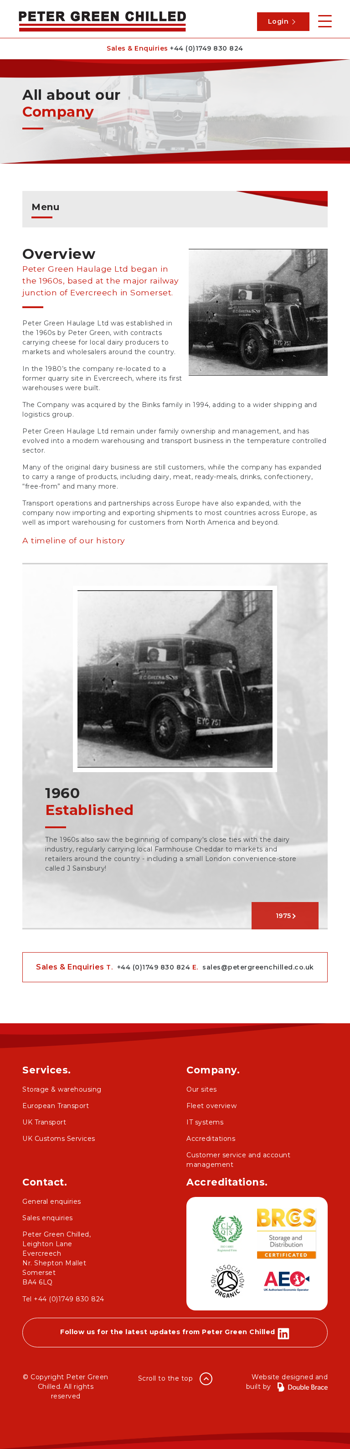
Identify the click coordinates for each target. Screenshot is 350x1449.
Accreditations (210, 1138)
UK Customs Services (58, 1138)
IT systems (204, 1122)
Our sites (201, 1089)
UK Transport (44, 1122)
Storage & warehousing (62, 1089)
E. (253, 967)
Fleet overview (211, 1106)
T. (148, 967)
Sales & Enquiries (175, 48)
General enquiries (51, 1201)
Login (278, 21)
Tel (63, 1299)
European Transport (55, 1106)
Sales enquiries (47, 1218)
